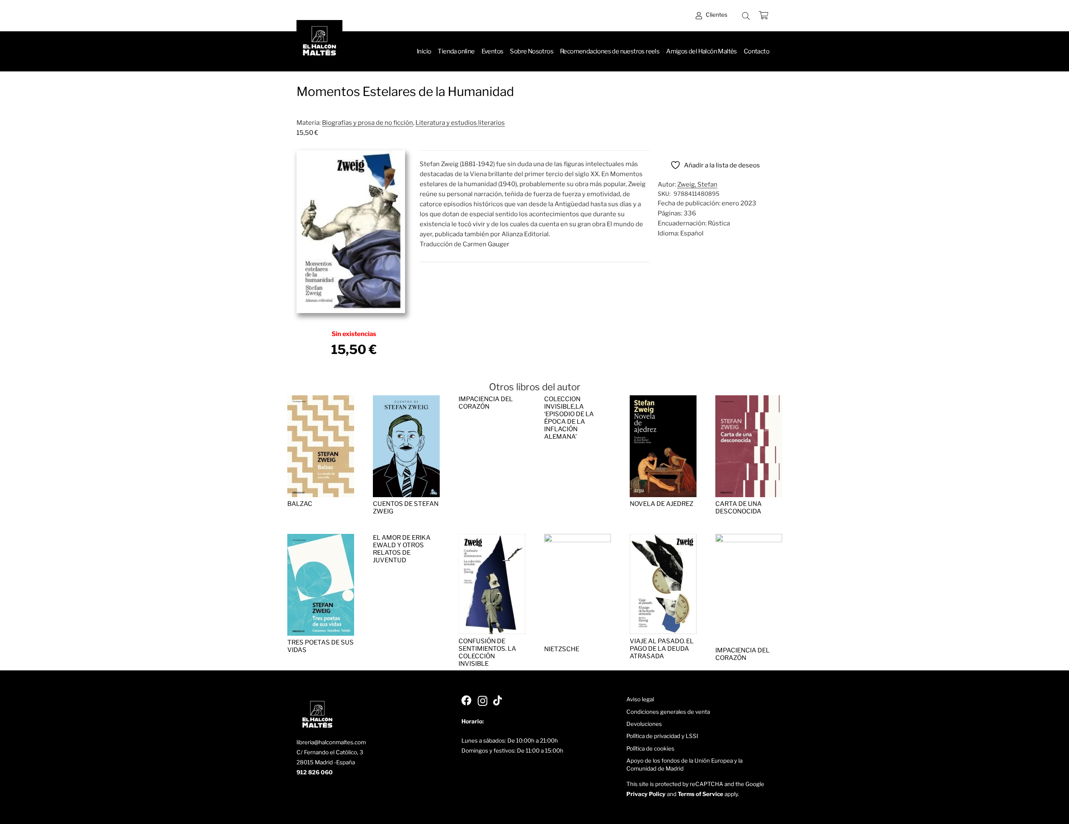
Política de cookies (650, 748)
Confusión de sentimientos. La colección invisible (487, 652)
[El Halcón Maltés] (319, 43)
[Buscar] (745, 16)
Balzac (299, 504)
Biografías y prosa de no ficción (367, 122)
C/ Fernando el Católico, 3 (329, 752)
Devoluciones (644, 723)
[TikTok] (497, 700)
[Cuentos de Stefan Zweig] (406, 400)
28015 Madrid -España (325, 762)
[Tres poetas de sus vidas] (320, 539)
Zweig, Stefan (697, 184)
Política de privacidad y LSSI (662, 736)
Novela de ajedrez (661, 504)
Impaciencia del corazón (486, 402)
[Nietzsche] (577, 539)
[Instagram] (482, 701)
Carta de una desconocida (738, 507)
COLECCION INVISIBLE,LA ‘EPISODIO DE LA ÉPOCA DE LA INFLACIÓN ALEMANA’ (569, 417)
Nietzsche (561, 649)
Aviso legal (640, 699)
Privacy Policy (646, 794)
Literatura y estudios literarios (460, 122)
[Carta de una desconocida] (748, 400)
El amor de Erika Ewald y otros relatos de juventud (402, 549)
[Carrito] (763, 15)
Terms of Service (700, 794)
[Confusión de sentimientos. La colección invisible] (492, 539)
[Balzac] (320, 400)
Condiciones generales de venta (668, 711)
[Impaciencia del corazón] (748, 539)
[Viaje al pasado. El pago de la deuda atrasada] (663, 539)
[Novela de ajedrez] (663, 400)
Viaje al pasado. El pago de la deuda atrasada (662, 648)
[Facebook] (466, 700)
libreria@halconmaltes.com (331, 742)
